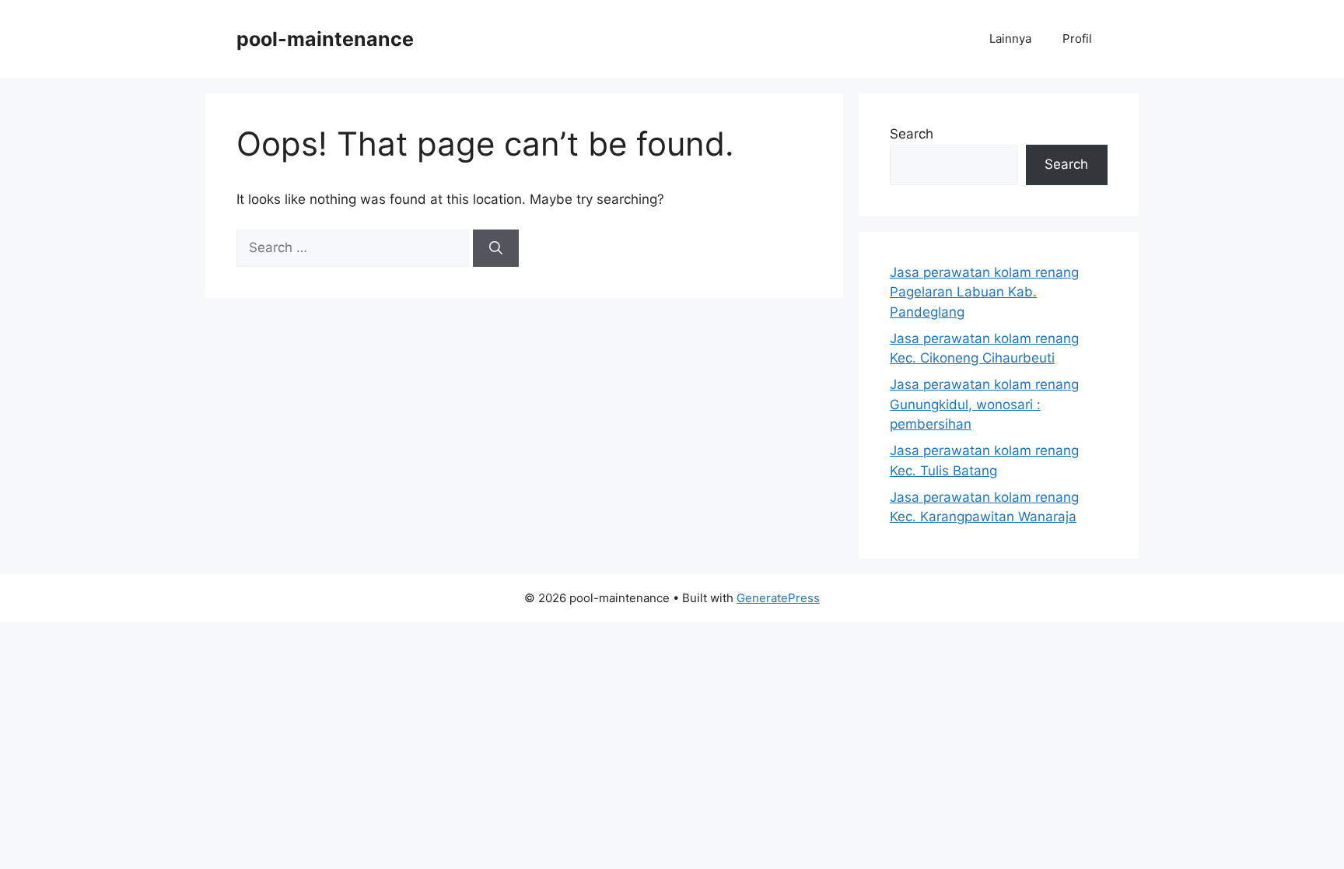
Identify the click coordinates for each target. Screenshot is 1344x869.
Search (911, 134)
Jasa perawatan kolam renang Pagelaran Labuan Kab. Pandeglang (984, 292)
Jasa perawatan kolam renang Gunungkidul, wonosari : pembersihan (984, 404)
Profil (1077, 38)
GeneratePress (778, 597)
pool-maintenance (325, 39)
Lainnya (1010, 38)
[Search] (496, 248)
